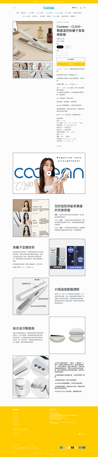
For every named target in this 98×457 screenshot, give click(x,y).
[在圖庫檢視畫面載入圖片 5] (49, 66)
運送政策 (58, 453)
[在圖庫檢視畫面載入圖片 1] (16, 66)
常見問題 (15, 418)
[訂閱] (40, 434)
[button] (14, 7)
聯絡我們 (15, 416)
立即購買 (71, 64)
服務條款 (53, 453)
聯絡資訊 (64, 453)
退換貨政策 (16, 421)
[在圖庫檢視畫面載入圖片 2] (24, 66)
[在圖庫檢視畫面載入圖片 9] (41, 74)
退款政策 (41, 453)
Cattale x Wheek (22, 453)
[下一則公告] (70, 1)
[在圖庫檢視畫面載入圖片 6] (16, 74)
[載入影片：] (49, 173)
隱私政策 (47, 453)
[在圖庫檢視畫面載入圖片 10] (49, 74)
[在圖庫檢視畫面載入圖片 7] (24, 74)
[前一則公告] (27, 1)
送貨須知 (15, 424)
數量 (58, 50)
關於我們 (15, 413)
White (60, 47)
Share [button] (60, 146)
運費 (63, 41)
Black (68, 47)
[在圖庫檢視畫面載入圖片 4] (41, 66)
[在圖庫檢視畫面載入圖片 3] (32, 66)
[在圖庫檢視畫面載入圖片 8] (32, 74)
